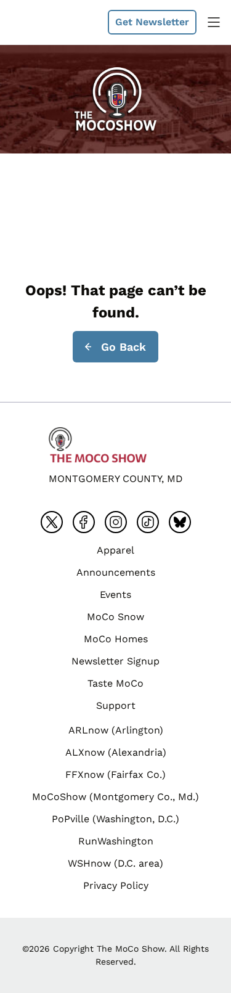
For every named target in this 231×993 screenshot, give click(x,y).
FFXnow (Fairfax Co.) (115, 774)
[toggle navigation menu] (213, 22)
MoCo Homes (116, 639)
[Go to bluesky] (180, 522)
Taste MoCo (115, 683)
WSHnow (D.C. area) (115, 863)
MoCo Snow (115, 617)
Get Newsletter (152, 22)
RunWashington (115, 841)
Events (115, 594)
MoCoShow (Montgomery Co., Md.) (115, 797)
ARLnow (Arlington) (115, 730)
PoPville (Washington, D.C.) (115, 819)
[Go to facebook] (84, 522)
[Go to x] (52, 522)
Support (116, 705)
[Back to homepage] (39, 22)
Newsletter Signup (115, 661)
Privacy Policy (115, 885)
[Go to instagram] (116, 522)
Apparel (115, 550)
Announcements (115, 572)
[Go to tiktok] (148, 522)
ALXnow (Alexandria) (115, 752)
